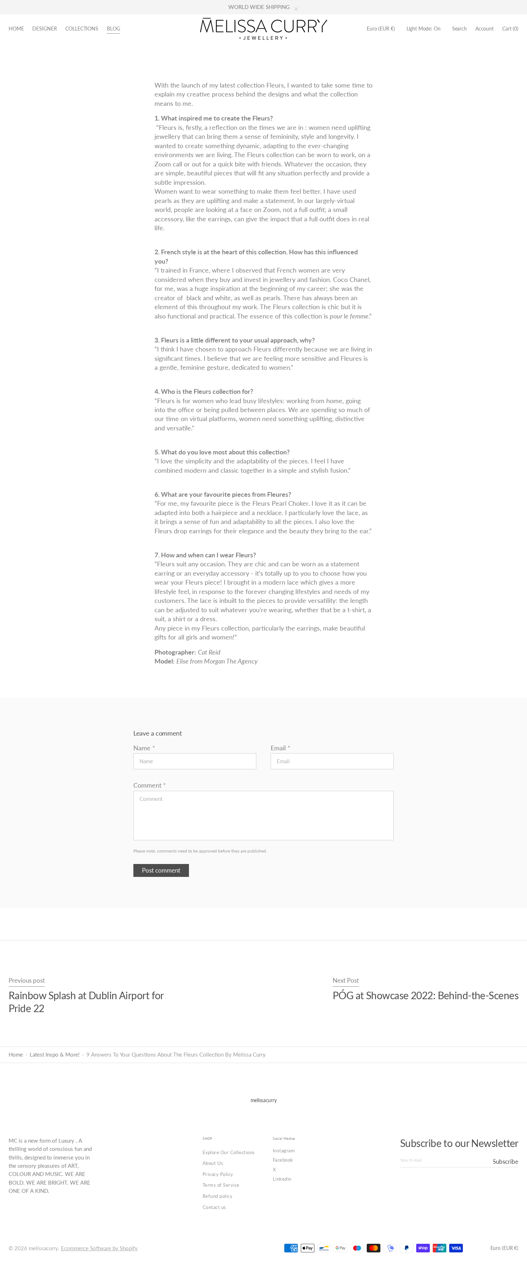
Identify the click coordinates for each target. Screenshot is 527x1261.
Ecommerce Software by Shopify (99, 1248)
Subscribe (505, 1161)
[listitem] (263, 652)
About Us (213, 1163)
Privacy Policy (218, 1174)
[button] (380, 28)
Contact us (214, 1207)
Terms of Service (221, 1185)
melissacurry (43, 1248)
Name (142, 748)
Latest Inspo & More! (55, 1055)
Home (16, 1055)
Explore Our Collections (229, 1152)
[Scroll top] (516, 1250)
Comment (147, 785)
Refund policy (218, 1196)
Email (278, 748)
